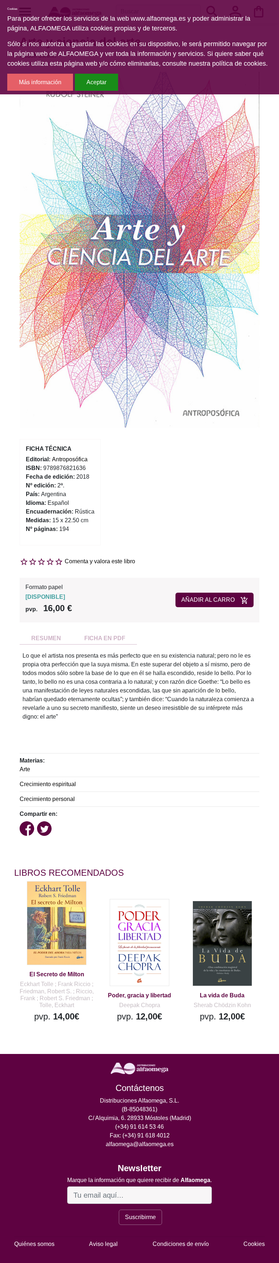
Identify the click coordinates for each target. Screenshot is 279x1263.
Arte (25, 769)
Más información (40, 82)
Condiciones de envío (181, 1244)
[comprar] (59, 897)
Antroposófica (70, 459)
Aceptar (96, 82)
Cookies (254, 1244)
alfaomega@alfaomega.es (140, 1144)
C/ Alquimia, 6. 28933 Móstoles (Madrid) (139, 1118)
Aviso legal (103, 1244)
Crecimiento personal (47, 799)
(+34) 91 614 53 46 (139, 1127)
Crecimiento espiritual (48, 784)
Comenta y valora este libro (100, 561)
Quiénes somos (34, 1244)
